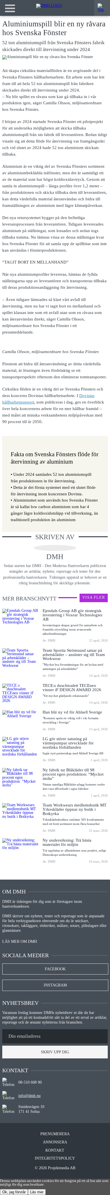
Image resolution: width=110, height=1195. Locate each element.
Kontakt (54, 1150)
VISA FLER (93, 597)
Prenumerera (55, 1134)
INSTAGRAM (55, 985)
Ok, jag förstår (14, 1192)
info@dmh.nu (29, 1096)
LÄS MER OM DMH (19, 942)
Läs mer (36, 1192)
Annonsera (55, 1142)
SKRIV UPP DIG (55, 1052)
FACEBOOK (55, 969)
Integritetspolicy (55, 1158)
